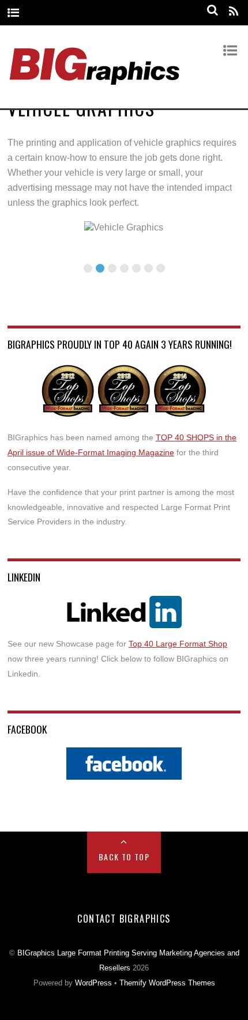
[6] (148, 268)
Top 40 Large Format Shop (178, 643)
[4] (124, 268)
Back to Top (124, 857)
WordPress (93, 983)
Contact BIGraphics (123, 918)
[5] (136, 268)
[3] (112, 268)
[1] (88, 268)
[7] (160, 268)
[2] (100, 268)
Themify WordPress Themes (167, 983)
